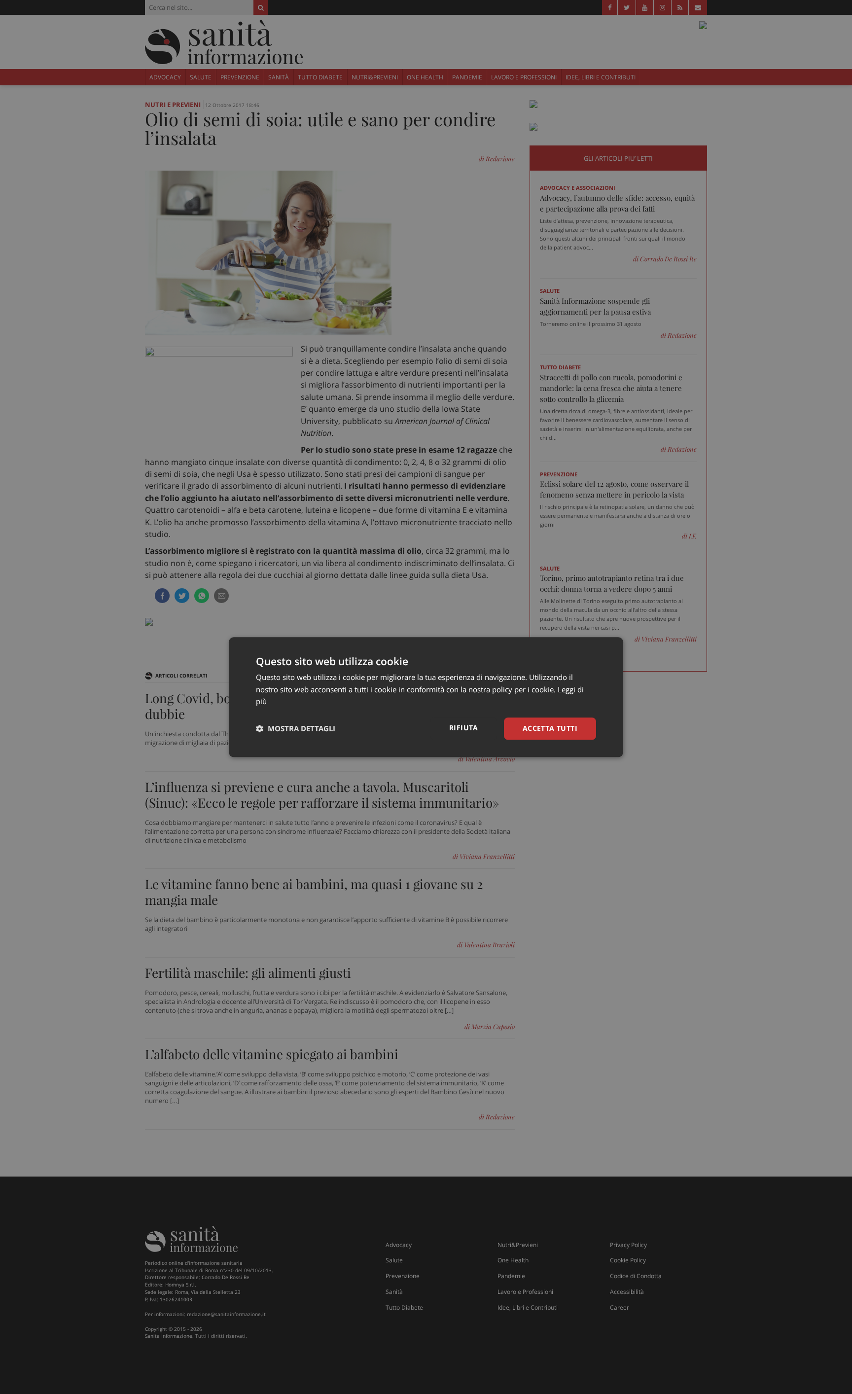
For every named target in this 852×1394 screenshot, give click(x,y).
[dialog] (426, 697)
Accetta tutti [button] (550, 728)
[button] (295, 728)
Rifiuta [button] (463, 727)
